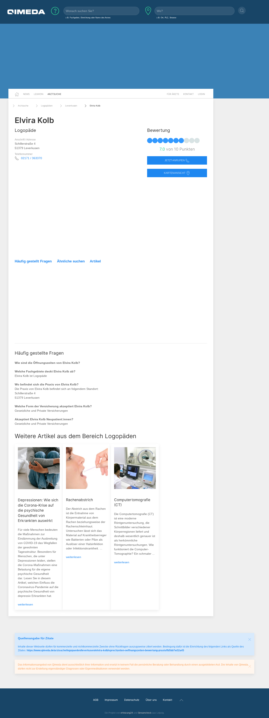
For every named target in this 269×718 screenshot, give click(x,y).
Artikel (95, 261)
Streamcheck (145, 712)
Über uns (151, 699)
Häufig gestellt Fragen (33, 261)
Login (201, 94)
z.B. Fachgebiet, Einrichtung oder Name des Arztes (88, 17)
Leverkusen (71, 105)
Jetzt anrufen (175, 160)
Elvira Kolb (95, 105)
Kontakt (188, 94)
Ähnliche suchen (71, 261)
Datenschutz (131, 699)
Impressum (111, 699)
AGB (95, 699)
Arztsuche (54, 94)
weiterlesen (25, 604)
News (26, 94)
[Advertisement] (134, 56)
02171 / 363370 (31, 158)
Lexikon (38, 94)
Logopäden (47, 105)
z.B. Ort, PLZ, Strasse (166, 17)
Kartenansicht (175, 173)
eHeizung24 (127, 712)
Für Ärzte (173, 94)
